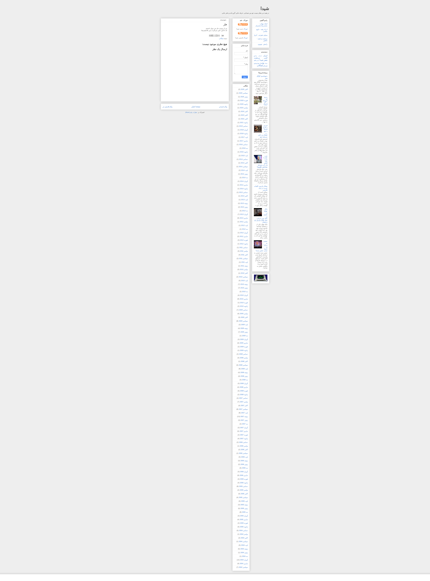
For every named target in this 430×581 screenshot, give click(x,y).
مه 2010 (245, 291)
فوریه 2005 (244, 523)
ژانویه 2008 (244, 394)
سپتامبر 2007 (243, 409)
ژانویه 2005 (244, 527)
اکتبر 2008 (244, 361)
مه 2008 (245, 380)
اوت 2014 (244, 170)
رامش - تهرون (262, 44)
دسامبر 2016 (243, 144)
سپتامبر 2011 (243, 258)
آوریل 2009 (244, 339)
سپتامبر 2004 (243, 541)
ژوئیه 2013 (244, 203)
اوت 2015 (244, 155)
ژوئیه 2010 (244, 284)
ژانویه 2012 (244, 244)
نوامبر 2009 (244, 313)
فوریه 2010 (244, 303)
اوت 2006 (244, 457)
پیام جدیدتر (223, 107)
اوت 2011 (244, 262)
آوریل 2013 (244, 214)
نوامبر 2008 (244, 358)
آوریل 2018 (244, 130)
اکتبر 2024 (244, 111)
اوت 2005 (244, 501)
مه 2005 (245, 512)
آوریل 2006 (244, 472)
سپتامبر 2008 (243, 365)
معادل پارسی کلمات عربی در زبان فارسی (260, 188)
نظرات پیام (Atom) (191, 112)
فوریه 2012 (244, 240)
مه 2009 (245, 336)
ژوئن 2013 (244, 207)
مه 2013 (245, 211)
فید (255, 60)
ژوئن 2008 (244, 376)
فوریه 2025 (244, 100)
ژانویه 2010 (244, 306)
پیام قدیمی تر (167, 107)
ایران (265, 56)
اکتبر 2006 (244, 449)
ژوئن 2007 (244, 420)
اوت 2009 (244, 324)
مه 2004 (245, 556)
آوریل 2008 (244, 383)
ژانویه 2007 (244, 438)
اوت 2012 (244, 225)
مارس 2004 (244, 563)
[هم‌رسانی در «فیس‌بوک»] (212, 35)
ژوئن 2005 (244, 508)
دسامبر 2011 (243, 247)
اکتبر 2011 (244, 255)
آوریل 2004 (244, 560)
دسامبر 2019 (243, 126)
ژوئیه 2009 (244, 328)
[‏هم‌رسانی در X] (214, 35)
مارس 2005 (244, 519)
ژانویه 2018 (244, 133)
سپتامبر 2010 (243, 277)
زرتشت (257, 58)
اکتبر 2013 (244, 196)
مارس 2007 (244, 431)
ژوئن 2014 (244, 174)
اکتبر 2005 (244, 494)
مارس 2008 (244, 387)
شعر (265, 60)
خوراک (245, 29)
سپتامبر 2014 (243, 166)
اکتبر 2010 (244, 273)
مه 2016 (245, 148)
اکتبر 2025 (244, 89)
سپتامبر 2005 (243, 497)
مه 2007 (245, 424)
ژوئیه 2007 (244, 416)
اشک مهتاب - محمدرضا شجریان (261, 25)
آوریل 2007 (244, 427)
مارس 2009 (244, 343)
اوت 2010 (244, 280)
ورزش (265, 65)
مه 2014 (245, 177)
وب (262, 62)
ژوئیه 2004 (244, 549)
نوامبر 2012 (244, 222)
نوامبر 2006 (244, 446)
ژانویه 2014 (244, 189)
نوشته (265, 63)
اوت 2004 (244, 545)
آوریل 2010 (244, 295)
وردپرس (256, 63)
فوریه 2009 (244, 347)
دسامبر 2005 (243, 486)
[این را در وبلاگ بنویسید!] (216, 35)
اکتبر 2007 (244, 405)
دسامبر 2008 (243, 354)
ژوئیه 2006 (244, 461)
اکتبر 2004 (244, 538)
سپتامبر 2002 (243, 567)
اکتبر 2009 (244, 317)
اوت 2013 (244, 200)
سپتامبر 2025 (243, 93)
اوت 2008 (244, 369)
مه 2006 (245, 468)
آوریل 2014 (244, 181)
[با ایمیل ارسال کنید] (218, 35)
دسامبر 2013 (243, 192)
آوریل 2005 (244, 516)
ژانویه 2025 (244, 104)
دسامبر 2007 (243, 398)
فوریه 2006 (244, 479)
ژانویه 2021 (244, 122)
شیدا (264, 8)
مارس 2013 (244, 218)
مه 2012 (245, 229)
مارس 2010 (244, 299)
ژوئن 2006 (244, 464)
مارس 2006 (244, 475)
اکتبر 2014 (244, 163)
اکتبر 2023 (244, 115)
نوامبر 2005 (244, 490)
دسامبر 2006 (243, 442)
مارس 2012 (244, 236)
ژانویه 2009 (244, 350)
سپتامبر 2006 (243, 453)
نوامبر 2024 (244, 108)
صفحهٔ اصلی (195, 107)
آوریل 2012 (244, 233)
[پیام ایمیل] (222, 35)
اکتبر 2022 (244, 119)
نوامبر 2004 (244, 534)
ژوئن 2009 (244, 332)
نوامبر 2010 (244, 269)
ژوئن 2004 (244, 552)
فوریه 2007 (244, 435)
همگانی (221, 38)
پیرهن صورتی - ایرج (260, 35)
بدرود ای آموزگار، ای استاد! (265, 100)
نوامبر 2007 (244, 402)
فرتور (257, 60)
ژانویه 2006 (244, 483)
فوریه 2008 (244, 391)
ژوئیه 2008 (244, 372)
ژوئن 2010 (244, 288)
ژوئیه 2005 (244, 505)
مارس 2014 (244, 185)
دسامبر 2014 (243, 159)
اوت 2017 (244, 137)
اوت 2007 (244, 413)
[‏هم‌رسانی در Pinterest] (210, 35)
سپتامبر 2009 (243, 321)
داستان (260, 55)
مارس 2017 (244, 141)
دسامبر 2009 (243, 310)
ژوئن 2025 (244, 97)
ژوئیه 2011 (244, 266)
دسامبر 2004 (243, 530)
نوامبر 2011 (244, 251)
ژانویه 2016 (244, 152)
